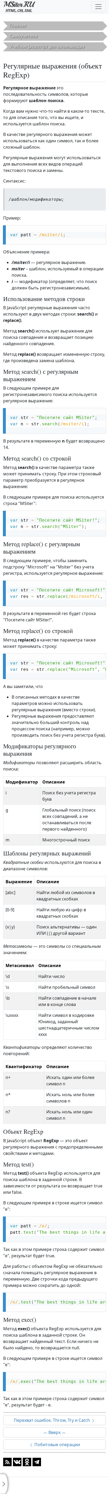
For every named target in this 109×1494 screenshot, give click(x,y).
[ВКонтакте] (17, 1462)
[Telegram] (37, 1462)
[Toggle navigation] (98, 6)
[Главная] (21, 6)
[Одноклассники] (27, 1462)
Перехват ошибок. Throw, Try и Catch (52, 1420)
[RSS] (7, 1462)
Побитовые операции (56, 1444)
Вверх (54, 1432)
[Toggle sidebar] (4, 1484)
